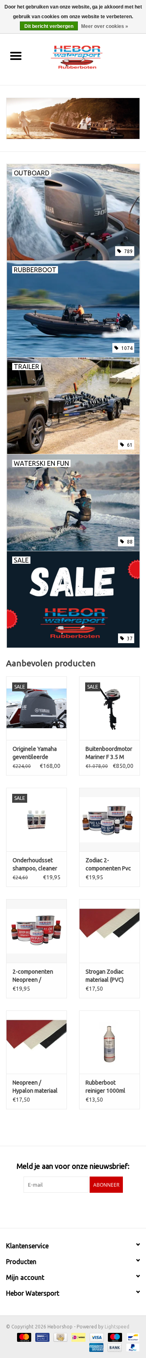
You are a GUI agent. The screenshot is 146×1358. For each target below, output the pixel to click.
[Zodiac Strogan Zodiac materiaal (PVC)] (109, 931)
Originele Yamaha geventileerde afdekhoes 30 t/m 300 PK (35, 753)
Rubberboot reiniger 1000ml (105, 1086)
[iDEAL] (77, 1336)
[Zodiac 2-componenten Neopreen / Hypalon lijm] (36, 931)
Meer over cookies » (104, 26)
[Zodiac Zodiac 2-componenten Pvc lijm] (109, 819)
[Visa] (96, 1336)
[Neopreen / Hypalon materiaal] (36, 1042)
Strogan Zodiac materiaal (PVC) (105, 975)
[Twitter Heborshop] (66, 1209)
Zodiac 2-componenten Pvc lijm (108, 864)
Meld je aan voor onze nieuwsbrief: (73, 1166)
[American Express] (95, 1346)
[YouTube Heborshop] (80, 1209)
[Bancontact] (131, 1336)
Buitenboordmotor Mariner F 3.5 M (109, 753)
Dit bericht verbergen (48, 26)
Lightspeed (117, 1326)
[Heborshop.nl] (89, 56)
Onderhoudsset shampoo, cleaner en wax (35, 864)
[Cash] (60, 1336)
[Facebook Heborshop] (51, 1209)
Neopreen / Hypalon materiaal (35, 1086)
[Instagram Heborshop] (94, 1209)
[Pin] (41, 1336)
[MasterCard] (23, 1336)
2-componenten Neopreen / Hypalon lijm (33, 976)
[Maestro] (114, 1336)
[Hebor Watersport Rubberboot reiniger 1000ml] (109, 1042)
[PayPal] (131, 1346)
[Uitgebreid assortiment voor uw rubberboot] (73, 118)
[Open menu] (16, 55)
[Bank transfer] (114, 1346)
